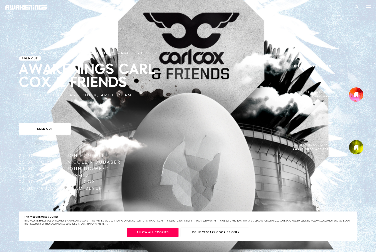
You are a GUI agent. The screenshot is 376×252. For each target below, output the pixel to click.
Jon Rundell (86, 156)
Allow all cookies (153, 232)
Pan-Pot (79, 175)
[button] (352, 201)
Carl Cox (81, 182)
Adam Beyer (84, 188)
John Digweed (88, 169)
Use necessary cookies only (215, 232)
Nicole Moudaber (94, 162)
